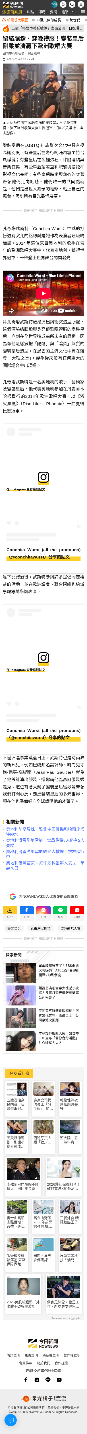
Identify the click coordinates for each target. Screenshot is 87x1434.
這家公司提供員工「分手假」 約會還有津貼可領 (43, 1104)
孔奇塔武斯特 (41, 928)
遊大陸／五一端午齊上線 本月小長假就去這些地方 (69, 1140)
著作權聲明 (72, 1355)
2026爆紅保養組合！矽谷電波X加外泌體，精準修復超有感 (63, 1187)
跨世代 (75, 19)
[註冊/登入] (81, 4)
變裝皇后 (14, 928)
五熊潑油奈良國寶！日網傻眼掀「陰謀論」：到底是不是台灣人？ (16, 1104)
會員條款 (25, 1362)
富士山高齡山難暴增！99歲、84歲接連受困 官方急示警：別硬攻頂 (16, 1222)
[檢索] (72, 4)
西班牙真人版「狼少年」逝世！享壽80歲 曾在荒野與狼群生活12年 (43, 1140)
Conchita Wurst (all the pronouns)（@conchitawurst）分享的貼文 (43, 553)
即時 (42, 11)
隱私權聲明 (50, 1355)
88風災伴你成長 (48, 19)
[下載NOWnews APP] (63, 4)
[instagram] (36, 1379)
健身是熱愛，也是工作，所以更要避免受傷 (63, 1304)
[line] (48, 1379)
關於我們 (43, 1362)
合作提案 (61, 1362)
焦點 (30, 11)
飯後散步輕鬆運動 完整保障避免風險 (16, 1260)
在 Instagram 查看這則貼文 (25, 489)
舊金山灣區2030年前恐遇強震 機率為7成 (42, 1222)
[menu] (83, 12)
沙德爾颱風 (12, 11)
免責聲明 (31, 1355)
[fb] (25, 1379)
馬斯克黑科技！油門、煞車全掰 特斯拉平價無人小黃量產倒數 (69, 1258)
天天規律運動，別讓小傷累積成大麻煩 (16, 1142)
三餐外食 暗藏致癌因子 (69, 1220)
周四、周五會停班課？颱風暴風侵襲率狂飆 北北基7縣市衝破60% (43, 1258)
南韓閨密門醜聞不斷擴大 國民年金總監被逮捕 (23, 1187)
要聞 (53, 11)
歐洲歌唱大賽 (70, 928)
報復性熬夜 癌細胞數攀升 (69, 1104)
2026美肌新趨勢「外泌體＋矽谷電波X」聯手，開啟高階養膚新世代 (23, 1304)
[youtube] (59, 1379)
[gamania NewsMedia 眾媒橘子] (43, 1398)
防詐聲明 (13, 1355)
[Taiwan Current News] (54, 4)
